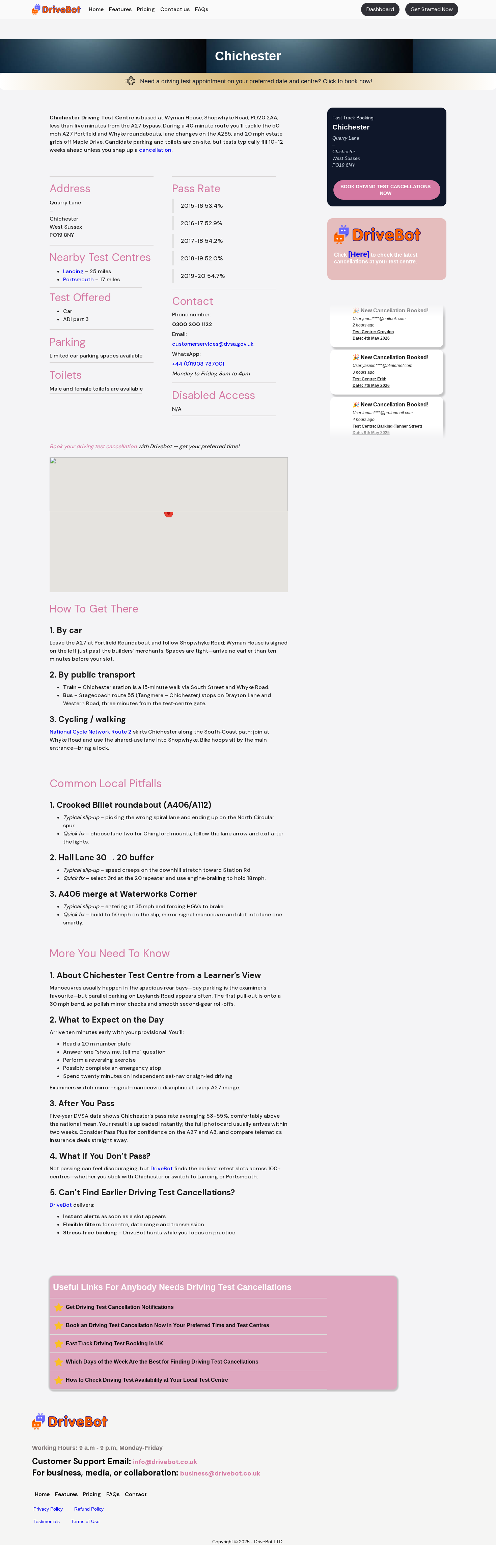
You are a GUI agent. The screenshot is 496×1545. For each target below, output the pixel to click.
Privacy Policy (48, 1509)
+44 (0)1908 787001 (198, 363)
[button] (168, 518)
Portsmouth (78, 279)
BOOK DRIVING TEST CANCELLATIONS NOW (385, 190)
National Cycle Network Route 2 (91, 731)
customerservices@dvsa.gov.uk (212, 343)
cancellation (155, 149)
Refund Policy (89, 1509)
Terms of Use (85, 1521)
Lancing (73, 271)
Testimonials (46, 1521)
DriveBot (161, 1168)
